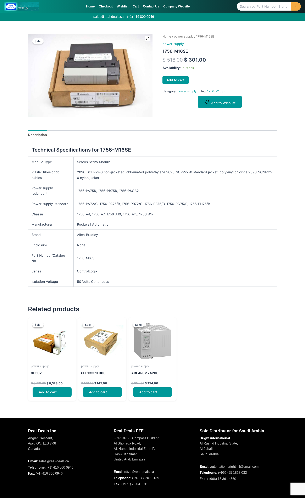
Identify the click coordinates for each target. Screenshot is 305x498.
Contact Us (151, 6)
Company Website (176, 6)
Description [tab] (37, 135)
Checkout (106, 6)
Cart (136, 6)
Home (90, 6)
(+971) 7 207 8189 (145, 478)
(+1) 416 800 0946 (140, 16)
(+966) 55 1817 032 (232, 472)
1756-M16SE (216, 91)
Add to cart (175, 80)
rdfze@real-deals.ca (139, 472)
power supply (183, 36)
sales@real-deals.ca (108, 16)
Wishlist (122, 6)
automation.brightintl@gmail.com (234, 466)
